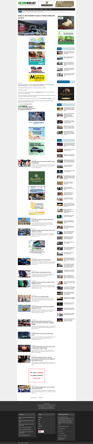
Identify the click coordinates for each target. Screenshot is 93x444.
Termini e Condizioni (61, 428)
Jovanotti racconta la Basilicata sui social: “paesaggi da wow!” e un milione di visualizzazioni (69, 227)
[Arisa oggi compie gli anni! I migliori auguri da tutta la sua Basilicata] (60, 172)
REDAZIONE (46, 9)
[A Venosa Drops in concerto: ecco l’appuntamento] (24, 264)
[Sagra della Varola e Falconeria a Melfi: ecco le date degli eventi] (60, 244)
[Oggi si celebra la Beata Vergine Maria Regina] (24, 301)
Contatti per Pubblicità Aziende (63, 426)
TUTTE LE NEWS (23, 9)
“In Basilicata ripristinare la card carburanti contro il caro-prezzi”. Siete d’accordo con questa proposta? (69, 193)
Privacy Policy (60, 430)
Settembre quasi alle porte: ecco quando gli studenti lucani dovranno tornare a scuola (69, 74)
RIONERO (34, 9)
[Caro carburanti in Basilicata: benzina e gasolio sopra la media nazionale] (60, 217)
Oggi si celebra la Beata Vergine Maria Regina (40, 296)
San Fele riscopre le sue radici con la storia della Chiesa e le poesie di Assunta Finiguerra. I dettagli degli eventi (69, 319)
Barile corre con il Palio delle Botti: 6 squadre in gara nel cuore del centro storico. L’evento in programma (68, 237)
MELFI (27, 9)
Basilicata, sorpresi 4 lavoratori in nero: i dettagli (41, 272)
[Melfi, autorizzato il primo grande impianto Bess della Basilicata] (60, 167)
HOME (19, 9)
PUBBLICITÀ (50, 9)
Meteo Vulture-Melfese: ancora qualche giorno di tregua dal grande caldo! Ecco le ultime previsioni (69, 52)
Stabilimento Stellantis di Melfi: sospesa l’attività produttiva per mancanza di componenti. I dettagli (69, 69)
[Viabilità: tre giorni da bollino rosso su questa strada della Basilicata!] (60, 59)
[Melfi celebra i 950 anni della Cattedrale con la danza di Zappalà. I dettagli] (24, 224)
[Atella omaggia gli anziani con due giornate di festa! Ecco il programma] (60, 200)
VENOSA (37, 9)
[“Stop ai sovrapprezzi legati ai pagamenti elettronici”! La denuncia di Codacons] (60, 315)
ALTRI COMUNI (41, 9)
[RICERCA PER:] (70, 11)
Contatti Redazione (61, 433)
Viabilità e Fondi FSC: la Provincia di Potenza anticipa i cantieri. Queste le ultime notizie (68, 183)
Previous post (33, 397)
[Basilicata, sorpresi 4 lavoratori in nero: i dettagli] (24, 276)
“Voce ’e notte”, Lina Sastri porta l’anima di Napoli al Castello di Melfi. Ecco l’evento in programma (69, 282)
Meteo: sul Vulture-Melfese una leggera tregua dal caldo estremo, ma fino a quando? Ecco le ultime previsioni (69, 232)
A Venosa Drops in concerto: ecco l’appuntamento (41, 260)
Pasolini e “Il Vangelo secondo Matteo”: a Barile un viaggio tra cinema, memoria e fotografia (69, 221)
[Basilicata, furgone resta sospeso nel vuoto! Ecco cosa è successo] (60, 254)
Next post (40, 397)
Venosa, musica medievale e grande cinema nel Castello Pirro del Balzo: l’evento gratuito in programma (69, 293)
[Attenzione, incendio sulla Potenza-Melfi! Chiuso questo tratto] (24, 338)
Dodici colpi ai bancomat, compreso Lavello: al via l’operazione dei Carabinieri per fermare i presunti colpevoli (69, 248)
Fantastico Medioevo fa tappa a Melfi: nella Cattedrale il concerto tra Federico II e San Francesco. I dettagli (69, 121)
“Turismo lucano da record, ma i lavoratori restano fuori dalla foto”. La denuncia (69, 188)
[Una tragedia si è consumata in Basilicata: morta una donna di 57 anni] (60, 151)
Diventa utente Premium (62, 435)
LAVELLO (30, 9)
